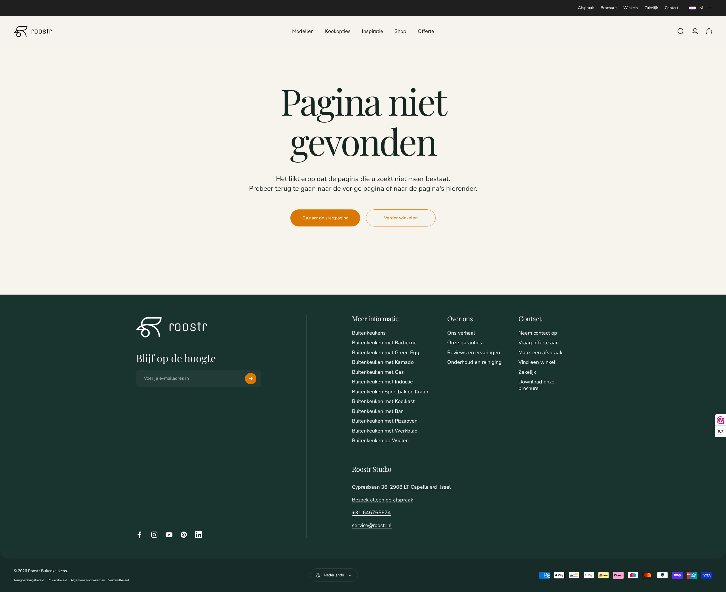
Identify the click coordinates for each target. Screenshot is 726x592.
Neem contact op (537, 333)
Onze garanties (464, 342)
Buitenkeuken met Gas (378, 372)
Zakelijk (651, 8)
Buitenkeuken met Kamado (383, 362)
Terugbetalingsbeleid (29, 580)
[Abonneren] (250, 378)
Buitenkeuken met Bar (377, 411)
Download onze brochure (536, 385)
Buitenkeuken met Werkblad (385, 431)
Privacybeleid (57, 580)
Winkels (630, 8)
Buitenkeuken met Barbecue (384, 342)
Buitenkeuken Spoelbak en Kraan (390, 392)
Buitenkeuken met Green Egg (385, 352)
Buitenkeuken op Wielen (380, 440)
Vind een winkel (536, 362)
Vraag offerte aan (538, 342)
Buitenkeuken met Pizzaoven (384, 421)
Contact (671, 8)
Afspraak (586, 8)
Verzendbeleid (118, 580)
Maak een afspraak (540, 352)
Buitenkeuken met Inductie (382, 382)
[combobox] (700, 8)
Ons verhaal (461, 333)
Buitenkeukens (369, 333)
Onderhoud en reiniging (474, 362)
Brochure (609, 8)
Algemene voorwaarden (88, 580)
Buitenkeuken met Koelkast (383, 401)
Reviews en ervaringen (473, 352)
